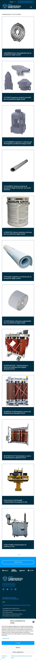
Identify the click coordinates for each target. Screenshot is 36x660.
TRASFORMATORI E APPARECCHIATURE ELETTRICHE (16, 605)
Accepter (18, 643)
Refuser (18, 647)
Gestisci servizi (6, 638)
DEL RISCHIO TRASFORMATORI (10, 599)
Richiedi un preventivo (25, 1)
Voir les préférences (18, 652)
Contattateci (18, 562)
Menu (32, 7)
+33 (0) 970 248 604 (9, 584)
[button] (33, 622)
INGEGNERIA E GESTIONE (9, 597)
